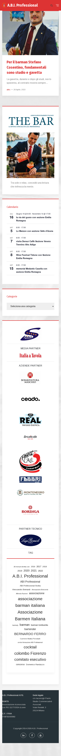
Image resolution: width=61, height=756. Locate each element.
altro (8, 90)
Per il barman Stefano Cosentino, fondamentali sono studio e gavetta (26, 67)
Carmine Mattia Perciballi (30, 639)
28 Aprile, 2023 (19, 90)
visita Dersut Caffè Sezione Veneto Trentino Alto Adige (33, 243)
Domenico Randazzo (35, 664)
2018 (44, 566)
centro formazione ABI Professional (30, 642)
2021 (34, 570)
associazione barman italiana (30, 602)
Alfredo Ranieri (22, 593)
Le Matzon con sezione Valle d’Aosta (34, 230)
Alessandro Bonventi (40, 589)
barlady (15, 625)
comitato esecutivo (30, 659)
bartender (30, 629)
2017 (38, 566)
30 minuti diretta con (22, 567)
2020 (26, 570)
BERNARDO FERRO (30, 634)
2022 (40, 570)
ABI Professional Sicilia (30, 586)
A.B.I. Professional (22, 5)
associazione (36, 593)
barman (25, 624)
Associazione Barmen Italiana (30, 615)
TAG (30, 553)
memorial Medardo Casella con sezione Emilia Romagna (31, 270)
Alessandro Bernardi (21, 589)
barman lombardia (39, 625)
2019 (19, 571)
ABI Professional (30, 581)
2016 (33, 566)
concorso (20, 664)
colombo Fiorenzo (30, 653)
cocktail (30, 647)
